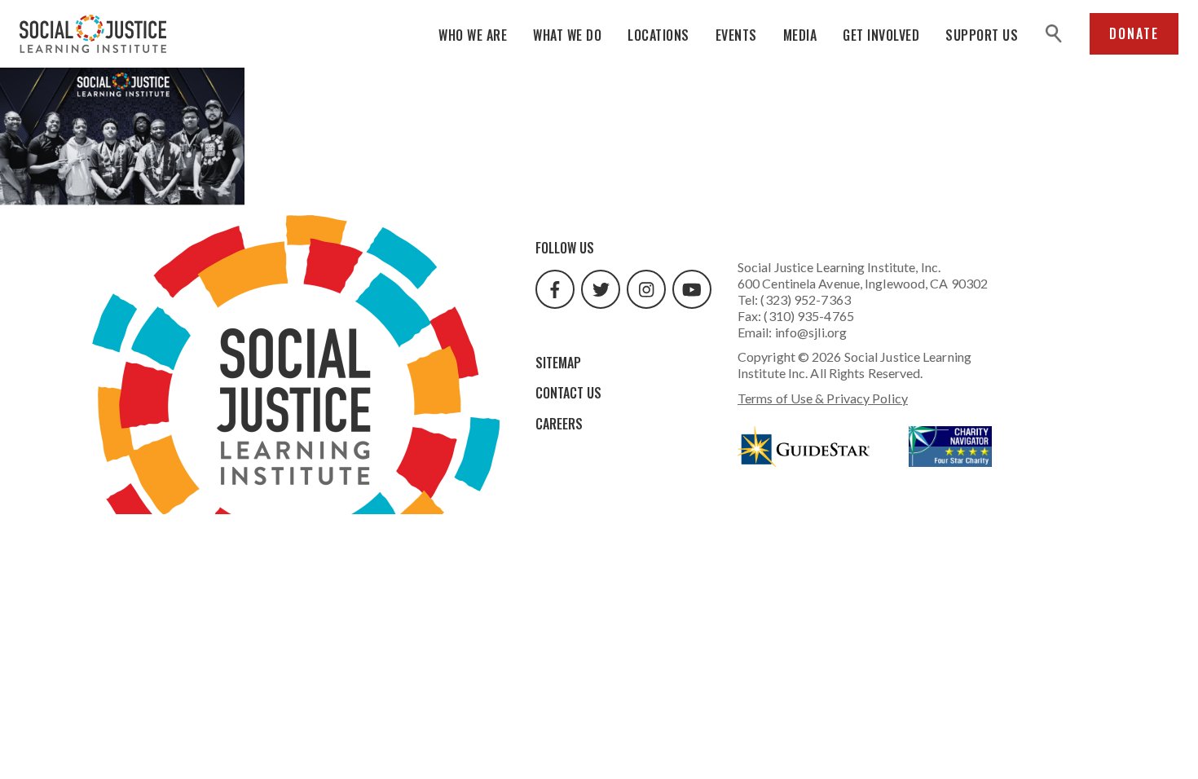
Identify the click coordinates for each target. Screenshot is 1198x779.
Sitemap (558, 362)
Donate (1134, 33)
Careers (559, 424)
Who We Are (472, 35)
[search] (1054, 34)
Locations (658, 35)
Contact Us (568, 393)
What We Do (567, 35)
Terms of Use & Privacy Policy (823, 398)
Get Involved (881, 35)
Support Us (981, 35)
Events (736, 35)
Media (800, 35)
